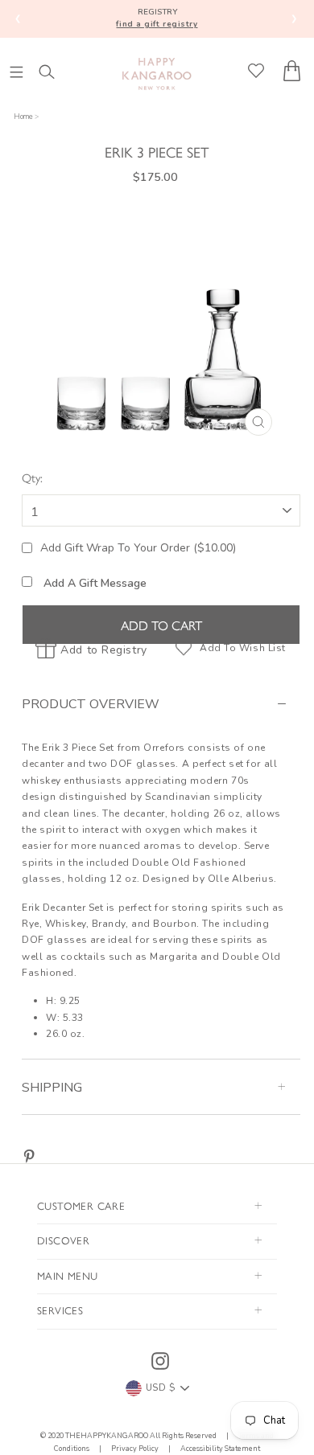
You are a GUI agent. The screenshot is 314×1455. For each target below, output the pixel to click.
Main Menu (67, 1275)
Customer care (81, 1205)
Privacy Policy (134, 1448)
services (60, 1310)
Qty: (32, 477)
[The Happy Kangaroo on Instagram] (160, 1361)
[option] (161, 323)
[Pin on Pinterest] (29, 1155)
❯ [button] (294, 18)
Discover (63, 1240)
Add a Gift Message (93, 583)
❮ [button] (18, 18)
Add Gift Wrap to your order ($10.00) (138, 547)
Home (23, 116)
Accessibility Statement (219, 1448)
